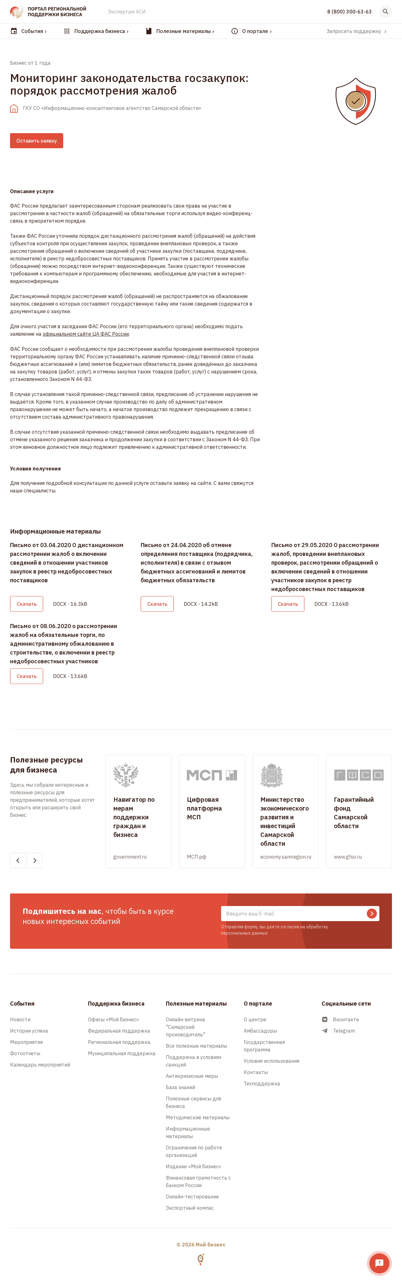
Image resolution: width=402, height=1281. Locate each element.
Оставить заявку (36, 141)
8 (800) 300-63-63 (349, 11)
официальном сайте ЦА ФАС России (86, 334)
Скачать (26, 604)
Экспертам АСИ (127, 11)
